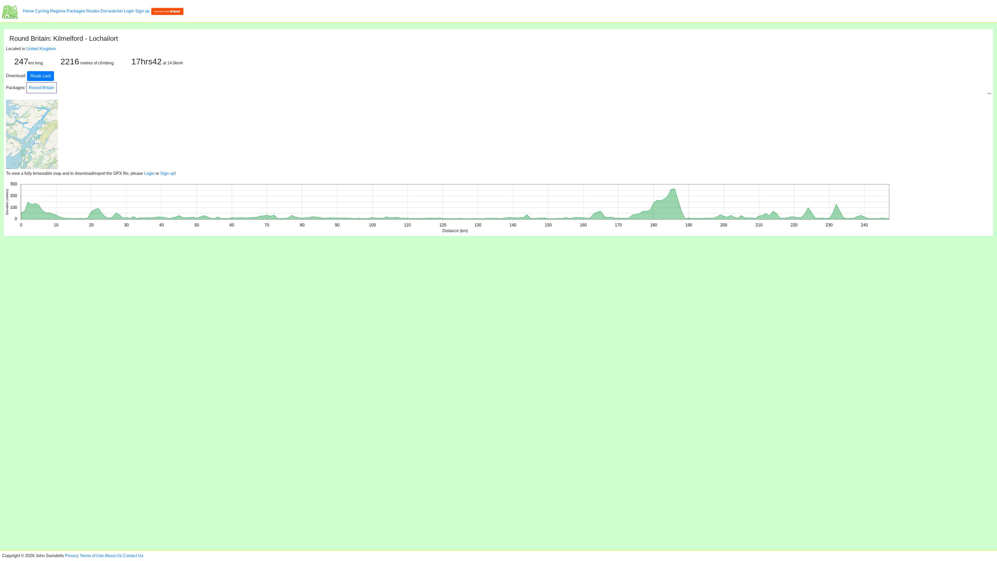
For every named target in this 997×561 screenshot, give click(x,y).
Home (28, 11)
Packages (76, 11)
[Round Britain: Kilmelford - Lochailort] (10, 11)
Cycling (42, 11)
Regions (58, 11)
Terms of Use (92, 555)
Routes (92, 11)
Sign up (142, 11)
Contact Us (133, 555)
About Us (113, 555)
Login (129, 11)
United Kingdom (41, 48)
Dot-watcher (111, 11)
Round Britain (41, 87)
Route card (40, 76)
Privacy (72, 555)
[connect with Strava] (167, 11)
